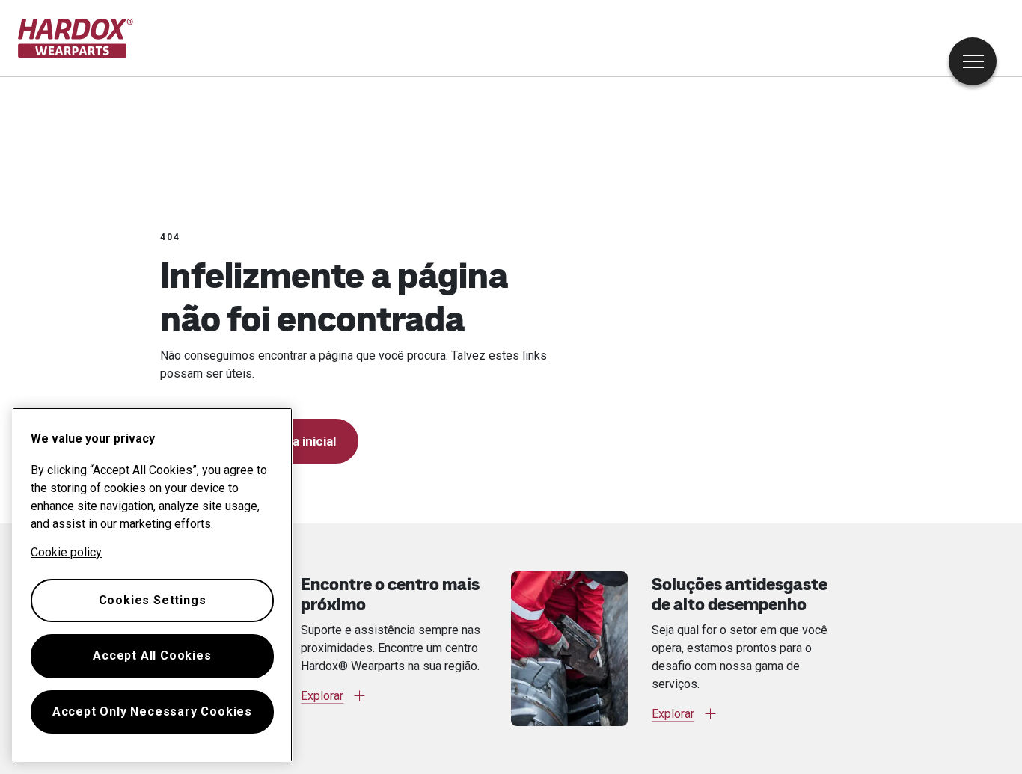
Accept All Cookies (152, 655)
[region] (152, 585)
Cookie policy (66, 552)
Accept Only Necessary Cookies (152, 711)
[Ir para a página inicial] (76, 38)
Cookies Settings (152, 600)
